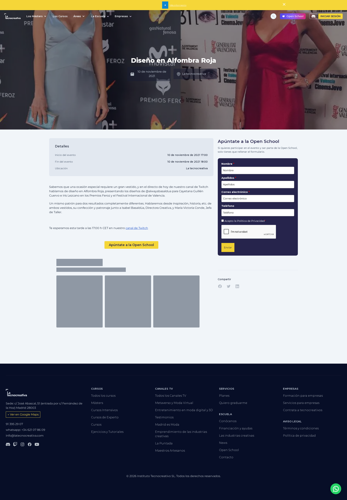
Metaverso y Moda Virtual (174, 403)
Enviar (228, 247)
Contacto (226, 457)
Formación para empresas (303, 395)
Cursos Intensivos (104, 410)
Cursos (96, 424)
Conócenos (227, 421)
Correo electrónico (235, 192)
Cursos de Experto (105, 417)
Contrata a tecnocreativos (302, 410)
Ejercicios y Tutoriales (107, 432)
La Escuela (98, 16)
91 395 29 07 (14, 424)
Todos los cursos (103, 395)
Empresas (121, 16)
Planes (224, 395)
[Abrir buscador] (273, 16)
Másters (97, 403)
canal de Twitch (137, 228)
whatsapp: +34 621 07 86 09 (25, 430)
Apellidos (228, 178)
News (223, 443)
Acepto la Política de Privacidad (244, 221)
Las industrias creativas (236, 435)
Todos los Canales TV (170, 395)
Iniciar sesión (330, 16)
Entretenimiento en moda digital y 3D (184, 410)
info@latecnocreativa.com (25, 435)
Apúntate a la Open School (131, 245)
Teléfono (227, 206)
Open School (229, 450)
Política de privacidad (299, 435)
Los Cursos (60, 16)
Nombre (227, 163)
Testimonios (164, 417)
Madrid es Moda (167, 424)
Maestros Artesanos (170, 450)
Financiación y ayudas (235, 428)
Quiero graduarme (233, 403)
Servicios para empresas (301, 403)
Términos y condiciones (301, 428)
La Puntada (164, 443)
